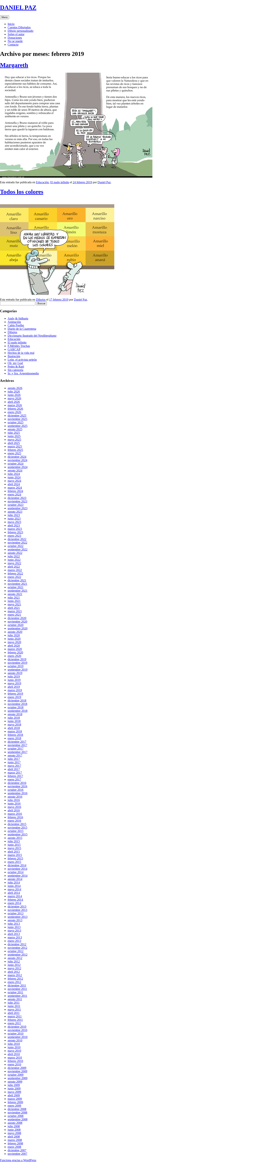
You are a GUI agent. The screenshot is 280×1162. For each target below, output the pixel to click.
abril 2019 (14, 686)
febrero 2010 (15, 1061)
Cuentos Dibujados (19, 27)
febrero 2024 (15, 491)
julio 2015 (14, 841)
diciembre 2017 (17, 741)
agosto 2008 (15, 1122)
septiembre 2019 (17, 669)
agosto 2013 (15, 920)
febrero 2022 (15, 573)
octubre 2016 (15, 789)
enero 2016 (14, 820)
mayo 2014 (14, 889)
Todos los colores (21, 191)
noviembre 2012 (17, 947)
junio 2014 (14, 886)
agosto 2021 (15, 594)
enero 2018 (14, 738)
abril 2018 (14, 728)
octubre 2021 (15, 587)
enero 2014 (14, 903)
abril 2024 (14, 484)
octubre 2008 (15, 1116)
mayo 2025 (14, 439)
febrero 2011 (15, 1019)
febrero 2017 (15, 776)
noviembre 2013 (17, 910)
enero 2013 (14, 940)
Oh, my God (15, 363)
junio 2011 (14, 1006)
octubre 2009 (15, 1074)
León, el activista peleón (22, 359)
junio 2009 (14, 1088)
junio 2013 (14, 927)
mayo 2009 (14, 1092)
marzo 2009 (15, 1098)
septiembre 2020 (17, 628)
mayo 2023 (14, 522)
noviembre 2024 (17, 460)
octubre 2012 (15, 951)
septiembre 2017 (17, 752)
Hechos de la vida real (21, 352)
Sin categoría (15, 370)
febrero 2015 (15, 858)
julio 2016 (14, 800)
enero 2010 (14, 1064)
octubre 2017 (15, 748)
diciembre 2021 (17, 580)
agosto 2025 (15, 429)
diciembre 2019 (17, 659)
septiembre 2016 (17, 793)
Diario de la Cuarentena (22, 328)
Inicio (11, 24)
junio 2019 (14, 680)
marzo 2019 (15, 690)
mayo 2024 (14, 480)
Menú (5, 17)
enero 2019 (14, 697)
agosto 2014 (15, 879)
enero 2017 (14, 779)
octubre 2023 (15, 504)
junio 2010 (14, 1047)
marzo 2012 (15, 975)
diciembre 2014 (17, 865)
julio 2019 (14, 676)
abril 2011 (14, 1013)
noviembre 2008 (17, 1112)
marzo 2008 (15, 1140)
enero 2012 (14, 982)
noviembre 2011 (17, 989)
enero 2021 (14, 614)
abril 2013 (14, 934)
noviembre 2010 (17, 1030)
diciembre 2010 (17, 1026)
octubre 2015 (15, 831)
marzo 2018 (15, 731)
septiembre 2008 (17, 1119)
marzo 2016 (15, 813)
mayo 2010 (14, 1050)
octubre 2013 (15, 913)
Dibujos (41, 299)
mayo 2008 (14, 1133)
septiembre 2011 (17, 995)
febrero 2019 (15, 693)
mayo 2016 (14, 807)
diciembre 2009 (17, 1067)
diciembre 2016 (17, 783)
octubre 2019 (15, 666)
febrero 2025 (15, 449)
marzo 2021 (15, 611)
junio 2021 (14, 601)
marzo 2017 (15, 772)
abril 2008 (14, 1136)
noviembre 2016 (17, 786)
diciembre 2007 (17, 1150)
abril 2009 (14, 1095)
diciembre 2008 (17, 1109)
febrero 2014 (15, 899)
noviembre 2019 (17, 662)
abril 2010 (14, 1054)
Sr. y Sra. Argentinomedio (23, 373)
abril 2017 (14, 769)
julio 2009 (14, 1085)
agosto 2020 (15, 631)
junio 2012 (14, 964)
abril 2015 (14, 851)
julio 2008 (14, 1126)
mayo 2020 (14, 642)
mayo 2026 (14, 398)
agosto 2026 (15, 388)
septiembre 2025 (17, 425)
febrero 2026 (15, 408)
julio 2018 (14, 717)
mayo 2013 (14, 930)
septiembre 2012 (17, 954)
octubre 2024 (15, 463)
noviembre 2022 (17, 542)
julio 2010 (14, 1043)
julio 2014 (14, 882)
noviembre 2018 (17, 704)
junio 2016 (14, 803)
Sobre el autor (16, 34)
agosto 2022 (15, 552)
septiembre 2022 (17, 549)
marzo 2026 (15, 405)
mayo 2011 (14, 1009)
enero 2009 (14, 1105)
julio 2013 (14, 923)
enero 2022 (14, 577)
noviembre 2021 (17, 583)
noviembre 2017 (17, 745)
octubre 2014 (15, 872)
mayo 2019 (14, 683)
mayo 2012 (14, 968)
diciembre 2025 (17, 415)
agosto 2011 (15, 999)
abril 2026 (14, 401)
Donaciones (15, 37)
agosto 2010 (15, 1040)
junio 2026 (14, 395)
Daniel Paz (104, 182)
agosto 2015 (15, 837)
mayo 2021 (14, 604)
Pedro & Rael (16, 366)
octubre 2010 (15, 1033)
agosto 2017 (15, 755)
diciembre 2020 (17, 618)
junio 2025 (14, 436)
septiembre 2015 (17, 834)
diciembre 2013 (17, 906)
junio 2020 (14, 638)
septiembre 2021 (17, 590)
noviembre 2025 (17, 419)
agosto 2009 (15, 1081)
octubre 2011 (15, 992)
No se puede (15, 41)
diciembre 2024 (17, 456)
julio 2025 (14, 432)
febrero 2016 (15, 817)
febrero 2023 (15, 532)
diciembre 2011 (17, 985)
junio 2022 (14, 559)
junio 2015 (14, 844)
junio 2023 (14, 518)
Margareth (14, 65)
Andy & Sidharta (18, 318)
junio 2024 (14, 477)
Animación (14, 321)
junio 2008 (14, 1129)
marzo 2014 (15, 896)
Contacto (13, 44)
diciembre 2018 (17, 700)
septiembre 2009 (17, 1078)
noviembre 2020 (17, 621)
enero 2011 (14, 1023)
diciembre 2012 (17, 944)
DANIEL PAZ (18, 7)
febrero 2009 (15, 1102)
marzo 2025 (15, 446)
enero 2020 (14, 655)
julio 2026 (14, 391)
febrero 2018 (15, 734)
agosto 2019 (15, 673)
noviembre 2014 (17, 868)
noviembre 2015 (17, 827)
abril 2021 (14, 607)
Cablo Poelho (16, 325)
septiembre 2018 (17, 710)
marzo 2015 (15, 855)
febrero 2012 (15, 978)
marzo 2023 (15, 528)
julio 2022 (14, 556)
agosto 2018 (15, 714)
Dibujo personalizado (20, 30)
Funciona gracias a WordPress (18, 1160)
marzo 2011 (15, 1016)
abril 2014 (14, 892)
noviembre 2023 (17, 501)
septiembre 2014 (17, 875)
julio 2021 (14, 597)
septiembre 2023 (17, 508)
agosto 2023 (15, 511)
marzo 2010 (15, 1057)
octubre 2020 (15, 625)
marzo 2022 (15, 570)
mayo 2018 (14, 724)
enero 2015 (14, 861)
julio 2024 (14, 474)
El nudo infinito (59, 182)
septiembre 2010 (17, 1037)
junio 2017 (14, 762)
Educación (42, 182)
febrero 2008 (15, 1143)
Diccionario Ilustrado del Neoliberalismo (32, 335)
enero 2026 (14, 412)
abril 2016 (14, 810)
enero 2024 (14, 494)
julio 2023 (14, 515)
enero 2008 (14, 1146)
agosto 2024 (15, 470)
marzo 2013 (15, 937)
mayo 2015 (14, 848)
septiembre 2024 (17, 467)
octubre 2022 (15, 546)
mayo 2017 (14, 765)
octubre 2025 (15, 422)
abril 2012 (14, 971)
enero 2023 (14, 535)
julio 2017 (14, 758)
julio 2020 (14, 635)
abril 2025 (14, 443)
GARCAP (14, 349)
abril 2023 (14, 525)
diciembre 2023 (17, 498)
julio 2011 (14, 1002)
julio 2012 (14, 961)
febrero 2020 (15, 652)
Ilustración (14, 356)
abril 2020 (14, 645)
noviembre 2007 (17, 1153)
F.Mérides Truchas (19, 346)
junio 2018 (14, 721)
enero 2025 (14, 453)
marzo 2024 (15, 487)
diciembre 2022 (17, 539)
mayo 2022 (14, 563)
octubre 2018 (15, 707)
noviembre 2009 (17, 1071)
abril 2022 (14, 566)
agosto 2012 (15, 958)
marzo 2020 (15, 649)
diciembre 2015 (17, 824)
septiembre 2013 (17, 916)
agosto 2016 (15, 796)
